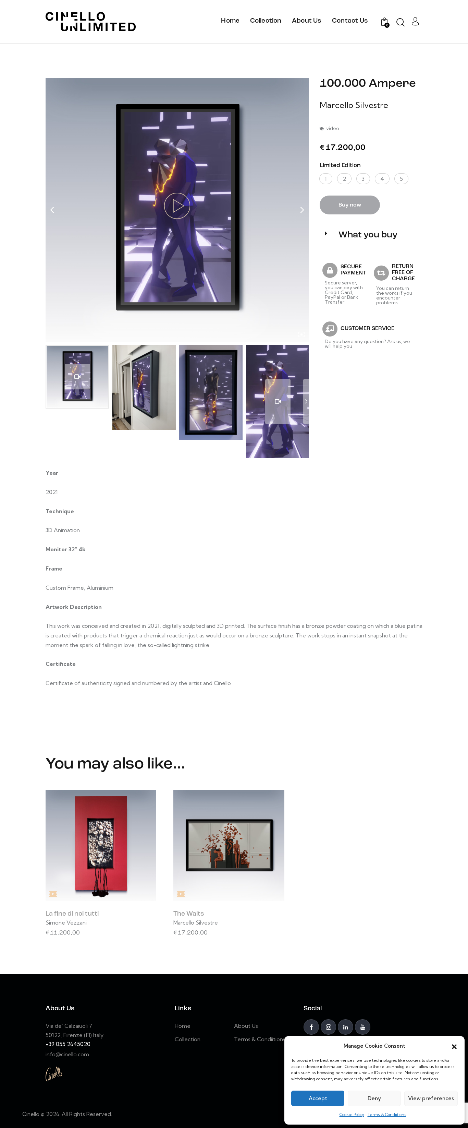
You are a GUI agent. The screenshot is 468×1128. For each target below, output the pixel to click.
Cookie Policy (352, 1114)
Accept (318, 1098)
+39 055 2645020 (68, 1044)
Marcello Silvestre (354, 105)
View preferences (431, 1098)
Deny (374, 1098)
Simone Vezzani (66, 922)
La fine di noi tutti (72, 914)
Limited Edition (340, 165)
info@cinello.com (67, 1054)
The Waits (188, 914)
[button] (454, 1046)
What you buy (367, 235)
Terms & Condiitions (387, 1114)
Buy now (349, 205)
